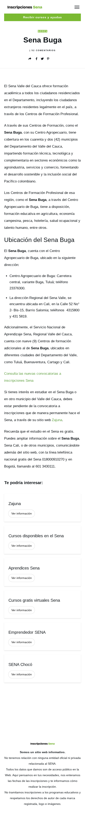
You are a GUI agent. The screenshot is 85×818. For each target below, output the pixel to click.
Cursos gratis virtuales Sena (42, 604)
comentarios (44, 50)
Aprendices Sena (42, 572)
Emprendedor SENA (42, 636)
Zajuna (57, 420)
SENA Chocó (42, 668)
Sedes (42, 31)
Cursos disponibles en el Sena (42, 540)
